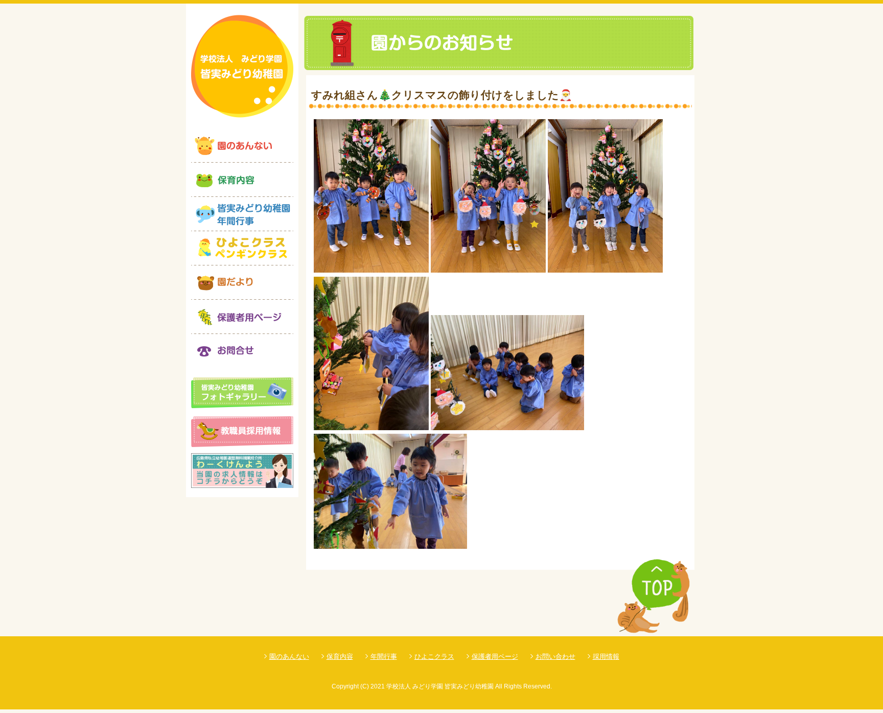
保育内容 (340, 656)
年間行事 (383, 656)
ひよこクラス (434, 656)
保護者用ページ (495, 656)
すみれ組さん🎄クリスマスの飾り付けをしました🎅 (441, 95)
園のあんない (289, 656)
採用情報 (606, 656)
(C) (364, 686)
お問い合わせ (555, 656)
